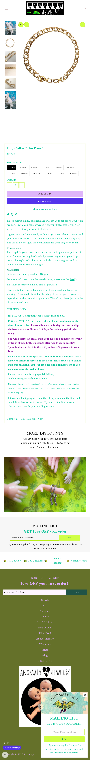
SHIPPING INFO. (17, 309)
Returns (45, 616)
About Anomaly (45, 638)
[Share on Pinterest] (16, 214)
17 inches (12, 173)
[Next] (26, 24)
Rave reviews (15, 560)
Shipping (45, 611)
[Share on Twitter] (12, 214)
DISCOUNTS (45, 660)
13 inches (58, 167)
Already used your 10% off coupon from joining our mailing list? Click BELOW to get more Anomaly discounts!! (45, 442)
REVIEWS (45, 633)
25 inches (61, 173)
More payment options (45, 208)
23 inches (48, 173)
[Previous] (21, 24)
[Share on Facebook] (8, 214)
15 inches (70, 167)
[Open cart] (85, 9)
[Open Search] (81, 9)
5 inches (12, 167)
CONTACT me (45, 622)
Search (45, 599)
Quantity (11, 179)
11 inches (46, 167)
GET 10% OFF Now (32, 418)
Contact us (13, 418)
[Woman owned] (68, 560)
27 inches (73, 173)
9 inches (34, 167)
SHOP (45, 649)
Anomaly (29, 754)
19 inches (24, 173)
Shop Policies (45, 627)
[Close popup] (85, 695)
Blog (45, 655)
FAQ (72, 279)
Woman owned (78, 560)
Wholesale (45, 644)
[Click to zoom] (82, 24)
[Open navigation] (13, 9)
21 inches (36, 173)
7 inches (23, 167)
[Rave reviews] (5, 560)
